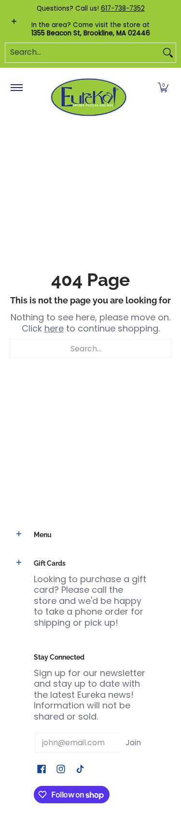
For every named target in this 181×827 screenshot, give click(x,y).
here (54, 328)
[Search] (168, 52)
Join (133, 742)
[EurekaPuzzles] (88, 97)
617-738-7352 (123, 8)
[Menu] (16, 88)
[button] (163, 88)
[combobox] (82, 52)
